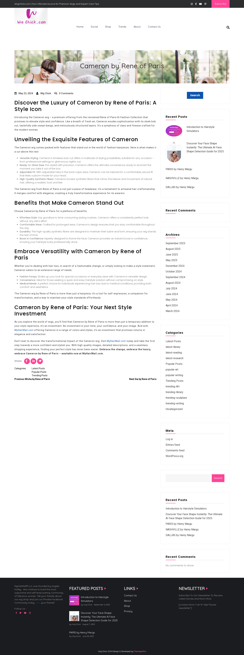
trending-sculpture (176, 397)
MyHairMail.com (24, 330)
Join (38, 602)
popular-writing (174, 375)
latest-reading (174, 352)
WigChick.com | (26, 30)
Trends (122, 26)
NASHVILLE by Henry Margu (182, 178)
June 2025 (172, 254)
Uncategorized (174, 409)
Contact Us (154, 26)
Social (94, 26)
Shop (108, 26)
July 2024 (171, 288)
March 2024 (172, 311)
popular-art (172, 369)
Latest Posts (38, 368)
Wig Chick (45, 93)
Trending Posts (39, 375)
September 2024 (175, 277)
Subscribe (220, 3)
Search (218, 478)
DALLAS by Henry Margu (180, 187)
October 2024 (174, 271)
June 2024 (172, 294)
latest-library (173, 347)
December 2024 (175, 265)
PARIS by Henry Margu (179, 169)
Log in (169, 439)
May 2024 (171, 299)
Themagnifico (139, 651)
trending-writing (175, 403)
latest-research (174, 358)
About (137, 26)
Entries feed (173, 444)
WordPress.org (174, 456)
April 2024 (172, 305)
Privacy (128, 611)
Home (80, 26)
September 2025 (175, 243)
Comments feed (175, 450)
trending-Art (172, 386)
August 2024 (173, 282)
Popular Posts (39, 372)
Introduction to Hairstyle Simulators (186, 508)
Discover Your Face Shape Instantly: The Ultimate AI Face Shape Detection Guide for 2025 (205, 147)
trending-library (174, 392)
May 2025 (171, 260)
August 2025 (173, 249)
